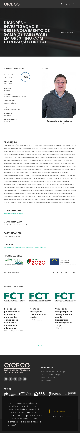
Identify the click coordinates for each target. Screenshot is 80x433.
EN (65, 4)
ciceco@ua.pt (46, 380)
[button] (38, 345)
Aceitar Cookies (58, 411)
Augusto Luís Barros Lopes (59, 121)
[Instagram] (20, 379)
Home (63, 32)
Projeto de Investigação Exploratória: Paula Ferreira (13, 313)
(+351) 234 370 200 (48, 377)
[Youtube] (24, 379)
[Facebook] (10, 379)
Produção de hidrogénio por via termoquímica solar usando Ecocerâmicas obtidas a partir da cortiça (39, 317)
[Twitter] (15, 379)
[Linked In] (6, 379)
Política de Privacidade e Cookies (59, 417)
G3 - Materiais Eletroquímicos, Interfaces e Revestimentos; (25, 247)
